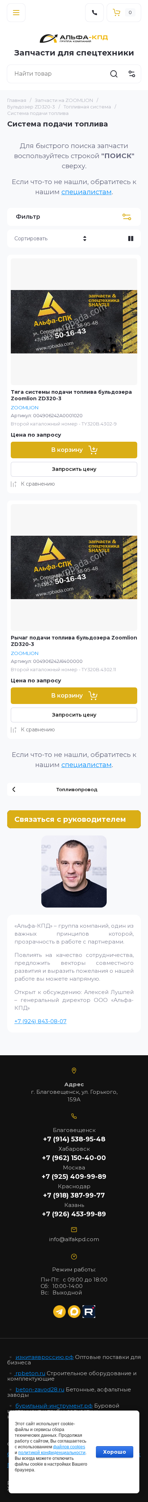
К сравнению (38, 484)
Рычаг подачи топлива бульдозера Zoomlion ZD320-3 (74, 640)
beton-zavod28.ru (39, 1389)
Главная (16, 100)
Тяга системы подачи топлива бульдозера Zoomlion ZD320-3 (71, 395)
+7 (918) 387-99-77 (74, 1195)
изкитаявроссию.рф (44, 1357)
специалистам (86, 192)
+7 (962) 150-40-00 (74, 1158)
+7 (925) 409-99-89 (74, 1177)
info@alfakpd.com (74, 1239)
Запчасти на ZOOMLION (64, 100)
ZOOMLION (24, 407)
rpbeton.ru (29, 1373)
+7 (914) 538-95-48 (74, 1139)
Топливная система (87, 107)
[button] (16, 13)
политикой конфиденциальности (51, 1452)
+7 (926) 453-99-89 (74, 1214)
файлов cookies (69, 1446)
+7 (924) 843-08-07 (40, 1021)
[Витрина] (130, 238)
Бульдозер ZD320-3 (31, 107)
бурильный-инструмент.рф (54, 1405)
